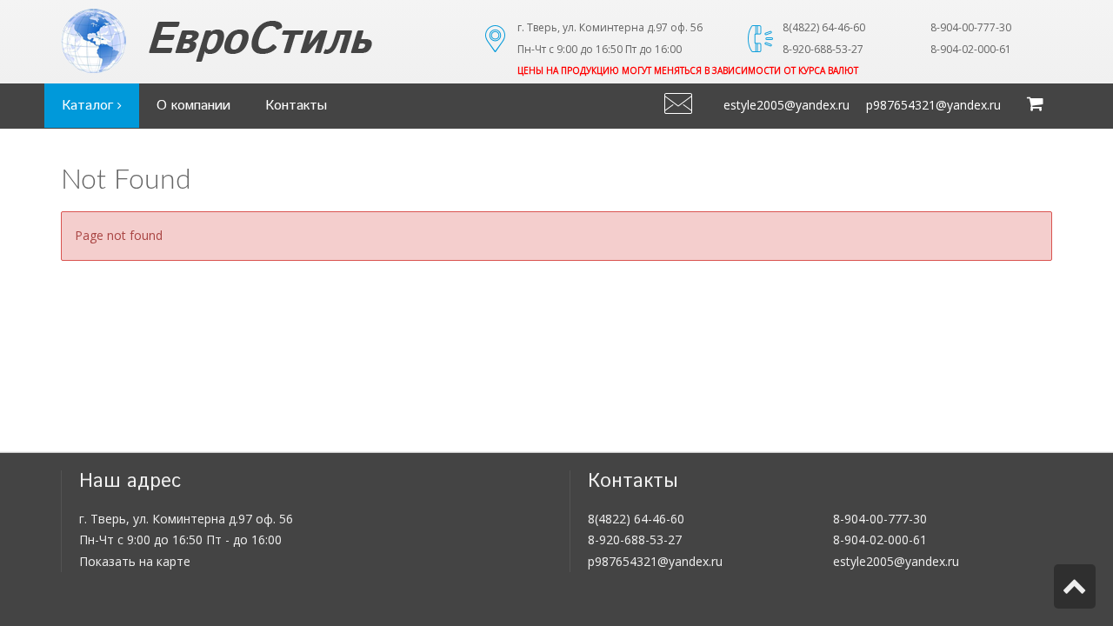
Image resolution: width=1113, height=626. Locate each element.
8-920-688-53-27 (635, 539)
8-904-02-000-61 (880, 539)
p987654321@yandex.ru (933, 105)
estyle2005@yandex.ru (786, 105)
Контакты (296, 106)
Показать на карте (134, 561)
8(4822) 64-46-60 (636, 518)
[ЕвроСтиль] (260, 41)
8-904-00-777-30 (880, 518)
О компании (193, 106)
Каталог (89, 106)
